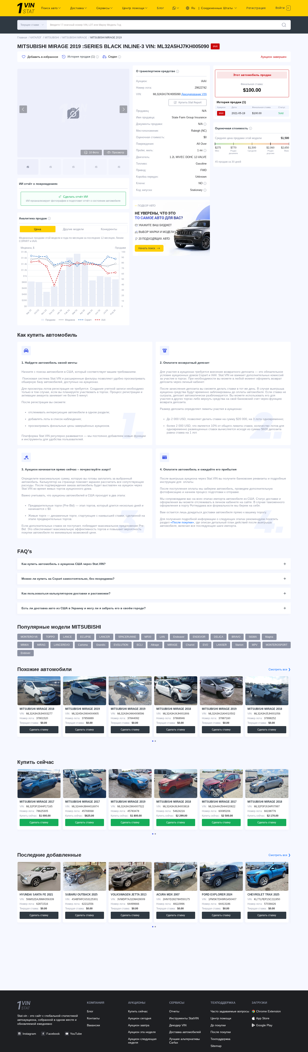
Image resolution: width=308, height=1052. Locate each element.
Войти (280, 7)
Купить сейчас (138, 1011)
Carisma (83, 644)
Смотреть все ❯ (280, 669)
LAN (162, 636)
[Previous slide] (23, 109)
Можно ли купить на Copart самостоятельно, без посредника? (68, 578)
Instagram (29, 1033)
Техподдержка (220, 1039)
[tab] (152, 741)
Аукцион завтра (138, 1025)
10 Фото (94, 152)
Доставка (77, 8)
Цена (37, 229)
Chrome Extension (268, 1011)
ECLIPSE (85, 636)
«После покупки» (182, 522)
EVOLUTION (121, 644)
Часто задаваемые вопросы (230, 1011)
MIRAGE (172, 644)
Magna (269, 636)
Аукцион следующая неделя (142, 1040)
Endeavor (178, 636)
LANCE (67, 636)
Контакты (93, 1018)
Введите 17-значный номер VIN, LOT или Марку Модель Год (85, 24)
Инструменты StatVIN (184, 1018)
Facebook (53, 1033)
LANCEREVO (62, 644)
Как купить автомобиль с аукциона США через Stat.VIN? (64, 564)
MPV (254, 644)
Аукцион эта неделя (142, 1032)
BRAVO (236, 636)
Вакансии (93, 1025)
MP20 (148, 636)
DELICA (218, 636)
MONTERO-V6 (29, 636)
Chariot (190, 644)
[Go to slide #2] (50, 167)
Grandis (100, 644)
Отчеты (174, 1011)
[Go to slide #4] (96, 167)
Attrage (155, 644)
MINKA (25, 644)
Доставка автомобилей (185, 1032)
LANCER (104, 636)
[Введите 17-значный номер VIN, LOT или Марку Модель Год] (283, 24)
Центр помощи (221, 1018)
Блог (160, 8)
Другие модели (73, 229)
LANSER (221, 644)
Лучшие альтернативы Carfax (184, 1040)
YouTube (76, 1033)
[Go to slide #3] (73, 167)
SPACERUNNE (127, 636)
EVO (205, 644)
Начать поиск (146, 248)
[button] (32, 25)
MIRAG (41, 644)
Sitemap (216, 1046)
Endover (25, 653)
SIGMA (253, 636)
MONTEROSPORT (276, 644)
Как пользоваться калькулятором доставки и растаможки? (66, 593)
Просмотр (118, 152)
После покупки (221, 1032)
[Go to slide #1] (27, 167)
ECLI (139, 644)
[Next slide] (123, 109)
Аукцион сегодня (139, 1018)
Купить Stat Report (189, 102)
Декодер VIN (177, 1025)
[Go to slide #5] (119, 167)
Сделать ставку (39, 729)
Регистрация (256, 8)
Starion (239, 644)
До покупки (218, 1025)
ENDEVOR (199, 636)
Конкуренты (109, 229)
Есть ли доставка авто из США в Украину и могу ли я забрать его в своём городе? (84, 608)
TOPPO (50, 636)
